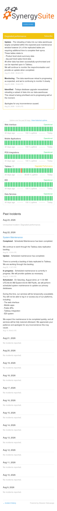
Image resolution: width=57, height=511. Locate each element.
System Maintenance (13, 237)
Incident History (9, 503)
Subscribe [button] (48, 36)
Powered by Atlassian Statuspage (42, 503)
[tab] (5, 129)
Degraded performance (15, 36)
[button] (28, 24)
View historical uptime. (39, 120)
